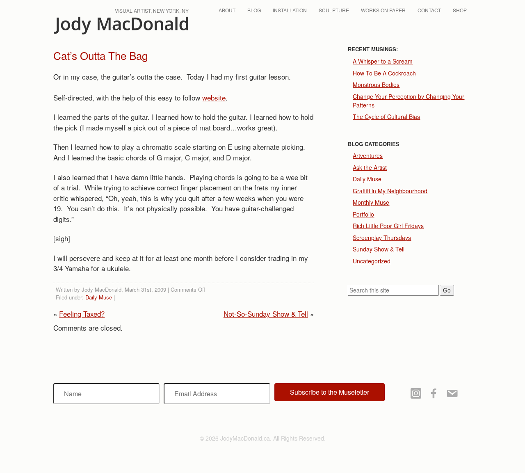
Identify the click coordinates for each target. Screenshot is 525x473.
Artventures (368, 155)
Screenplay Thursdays (382, 237)
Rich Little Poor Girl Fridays (388, 226)
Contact (429, 10)
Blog (254, 10)
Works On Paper (383, 10)
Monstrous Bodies (376, 84)
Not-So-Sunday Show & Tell (266, 313)
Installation (290, 10)
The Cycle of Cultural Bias (386, 116)
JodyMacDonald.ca (121, 25)
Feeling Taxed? (82, 313)
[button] (329, 392)
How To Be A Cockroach (384, 73)
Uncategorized (371, 261)
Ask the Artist (370, 167)
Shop (460, 10)
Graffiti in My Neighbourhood (390, 191)
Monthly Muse (371, 202)
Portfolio (363, 214)
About (227, 10)
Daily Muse (98, 297)
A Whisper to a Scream (383, 61)
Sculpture (334, 10)
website (214, 97)
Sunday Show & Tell (378, 249)
